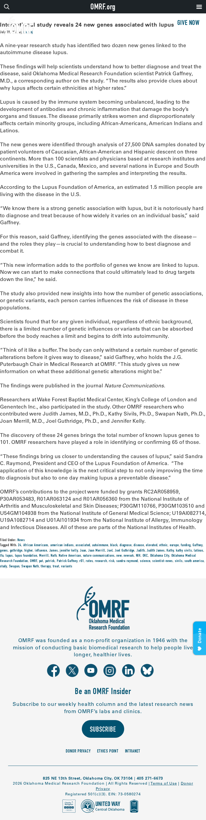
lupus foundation (26, 556)
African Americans (36, 545)
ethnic (163, 545)
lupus (9, 556)
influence (41, 551)
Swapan (14, 566)
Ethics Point (108, 751)
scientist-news (162, 561)
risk (111, 561)
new (119, 556)
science (145, 561)
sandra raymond (127, 561)
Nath (54, 556)
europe (174, 545)
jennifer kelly (69, 551)
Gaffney (198, 545)
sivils (179, 561)
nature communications (99, 556)
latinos (198, 551)
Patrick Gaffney (67, 561)
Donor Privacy (78, 751)
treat (56, 566)
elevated (151, 545)
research (101, 561)
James (53, 551)
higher (28, 551)
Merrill (44, 556)
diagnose (125, 545)
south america (194, 561)
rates (89, 561)
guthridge (16, 551)
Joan (83, 551)
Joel (110, 551)
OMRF (33, 561)
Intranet (132, 751)
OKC (145, 556)
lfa (1, 556)
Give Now (188, 23)
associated (83, 545)
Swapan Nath (30, 566)
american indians (62, 545)
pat (41, 561)
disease (139, 545)
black (113, 545)
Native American (70, 556)
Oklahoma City (159, 556)
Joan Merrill (96, 551)
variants (66, 566)
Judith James (156, 551)
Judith (141, 551)
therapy (46, 566)
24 (19, 545)
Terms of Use (163, 783)
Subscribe (103, 730)
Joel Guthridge (124, 551)
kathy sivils (184, 551)
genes (4, 551)
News (21, 540)
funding (186, 545)
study (3, 566)
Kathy (170, 551)
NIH (138, 556)
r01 (81, 561)
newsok (129, 556)
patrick (50, 561)
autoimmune (100, 545)
